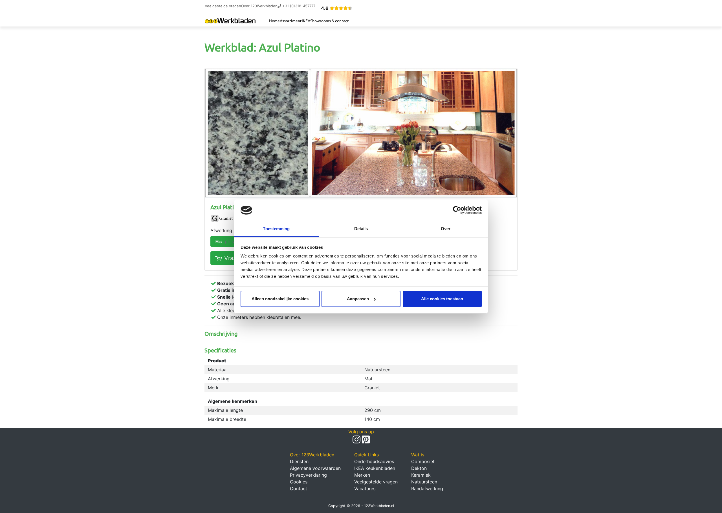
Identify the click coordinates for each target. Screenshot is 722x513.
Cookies (298, 482)
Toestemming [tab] (276, 228)
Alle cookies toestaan (442, 298)
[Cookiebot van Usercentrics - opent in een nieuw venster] (457, 210)
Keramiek (421, 475)
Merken (362, 475)
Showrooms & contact (329, 20)
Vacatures (364, 488)
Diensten (299, 461)
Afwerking (221, 230)
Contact (298, 488)
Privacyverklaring (308, 475)
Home (274, 20)
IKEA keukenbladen (374, 468)
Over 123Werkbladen (259, 6)
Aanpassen (358, 298)
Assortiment (291, 20)
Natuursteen (424, 482)
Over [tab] (445, 228)
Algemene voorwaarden (315, 468)
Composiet (423, 461)
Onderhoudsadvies (374, 461)
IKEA (306, 20)
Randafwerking (427, 488)
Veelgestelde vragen (223, 6)
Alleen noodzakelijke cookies (280, 298)
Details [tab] (361, 228)
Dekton (419, 468)
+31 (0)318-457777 (298, 6)
